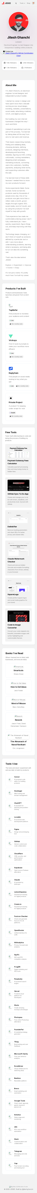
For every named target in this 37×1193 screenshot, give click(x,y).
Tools (22, 3)
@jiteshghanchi (27, 1189)
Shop (28, 3)
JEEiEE (8, 3)
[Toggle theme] (16, 3)
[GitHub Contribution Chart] (18, 54)
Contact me (9, 51)
